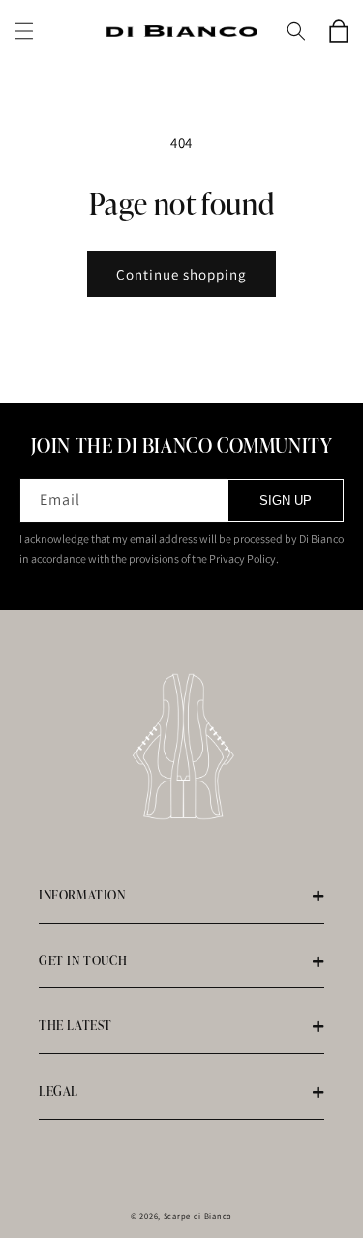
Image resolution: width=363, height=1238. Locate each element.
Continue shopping (181, 274)
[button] (24, 31)
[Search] (296, 31)
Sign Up (285, 500)
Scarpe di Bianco (198, 1215)
